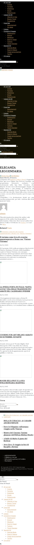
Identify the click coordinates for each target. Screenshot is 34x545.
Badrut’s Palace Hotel (17, 179)
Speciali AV (7, 46)
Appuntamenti (11, 25)
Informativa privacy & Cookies (15, 459)
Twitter (23, 222)
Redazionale (11, 13)
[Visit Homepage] (6, 70)
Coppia (9, 4)
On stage (10, 27)
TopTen (9, 54)
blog (4, 224)
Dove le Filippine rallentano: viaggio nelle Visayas (16, 428)
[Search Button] (17, 146)
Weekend (10, 37)
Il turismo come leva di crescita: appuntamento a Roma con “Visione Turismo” (15, 239)
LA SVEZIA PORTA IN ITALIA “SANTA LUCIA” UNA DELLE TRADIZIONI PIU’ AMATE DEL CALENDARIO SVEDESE (16, 289)
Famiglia (10, 7)
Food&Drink (11, 21)
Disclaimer (8, 461)
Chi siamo (7, 56)
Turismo (9, 42)
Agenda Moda (11, 48)
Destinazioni (11, 33)
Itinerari (9, 35)
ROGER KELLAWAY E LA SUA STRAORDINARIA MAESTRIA (12, 382)
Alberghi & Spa (12, 17)
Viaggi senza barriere (14, 52)
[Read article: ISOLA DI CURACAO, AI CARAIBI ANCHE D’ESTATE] (19, 416)
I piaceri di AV (8, 15)
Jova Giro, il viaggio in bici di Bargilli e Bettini (16, 446)
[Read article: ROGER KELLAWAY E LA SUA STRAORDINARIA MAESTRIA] (17, 366)
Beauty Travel (11, 19)
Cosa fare (7, 23)
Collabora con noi (11, 457)
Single (9, 11)
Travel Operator (12, 44)
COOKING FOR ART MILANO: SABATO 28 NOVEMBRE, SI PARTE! (16, 336)
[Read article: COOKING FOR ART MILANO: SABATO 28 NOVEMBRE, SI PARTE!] (17, 320)
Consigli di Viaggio (10, 31)
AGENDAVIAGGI (10, 455)
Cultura (6, 29)
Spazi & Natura (12, 50)
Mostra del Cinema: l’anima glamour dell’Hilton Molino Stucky (18, 434)
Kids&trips (10, 9)
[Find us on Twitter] (0, 59)
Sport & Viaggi (12, 40)
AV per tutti (7, 2)
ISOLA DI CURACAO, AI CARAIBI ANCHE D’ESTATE (17, 422)
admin (3, 214)
